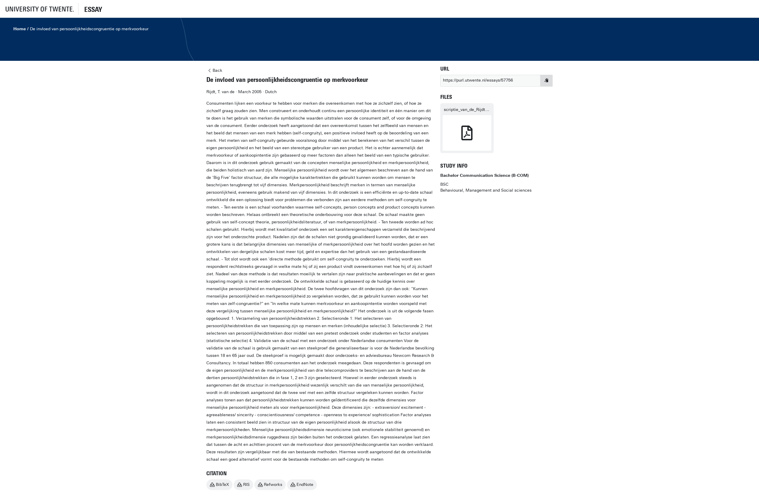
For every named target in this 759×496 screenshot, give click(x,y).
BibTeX (222, 484)
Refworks (273, 484)
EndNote (304, 484)
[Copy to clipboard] (546, 81)
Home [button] (19, 28)
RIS (246, 484)
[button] (39, 9)
